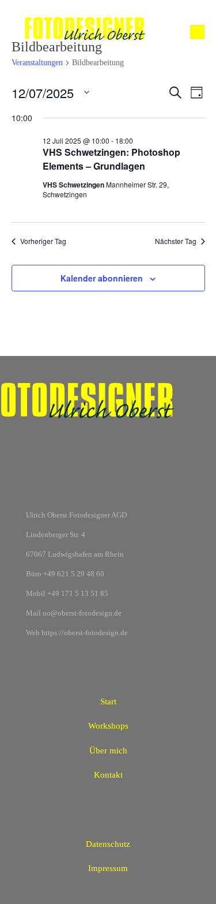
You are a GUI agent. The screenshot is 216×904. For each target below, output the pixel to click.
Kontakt (108, 774)
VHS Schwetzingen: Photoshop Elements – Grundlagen (111, 158)
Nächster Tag (175, 241)
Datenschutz (108, 844)
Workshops (108, 725)
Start (108, 701)
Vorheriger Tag (43, 241)
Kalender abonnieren (101, 278)
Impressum (108, 868)
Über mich (108, 750)
